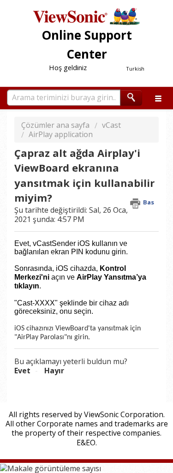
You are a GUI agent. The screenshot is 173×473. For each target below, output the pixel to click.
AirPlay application (61, 134)
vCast (111, 125)
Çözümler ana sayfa (56, 125)
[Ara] (131, 98)
